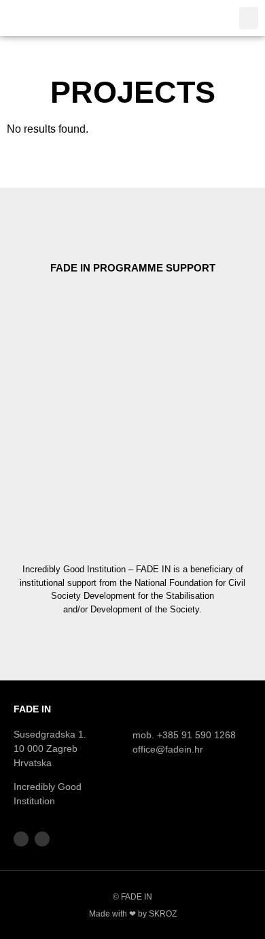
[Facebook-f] (21, 838)
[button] (248, 18)
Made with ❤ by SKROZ (133, 914)
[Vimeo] (42, 838)
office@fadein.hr (167, 749)
